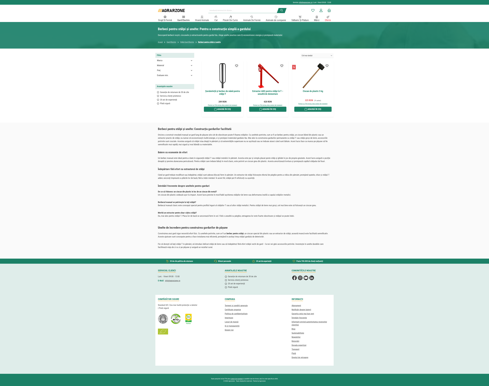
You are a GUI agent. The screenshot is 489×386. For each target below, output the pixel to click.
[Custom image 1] (176, 319)
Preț (158, 70)
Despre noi (229, 330)
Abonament (296, 305)
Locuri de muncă (231, 322)
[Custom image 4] (163, 331)
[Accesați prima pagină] (171, 10)
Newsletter (296, 337)
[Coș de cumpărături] (328, 10)
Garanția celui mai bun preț (303, 314)
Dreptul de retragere (300, 357)
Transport (295, 349)
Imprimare (229, 318)
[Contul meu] (321, 10)
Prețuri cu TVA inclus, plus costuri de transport (222, 105)
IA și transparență (232, 326)
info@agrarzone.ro (305, 2)
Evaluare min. (162, 75)
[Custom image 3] (188, 319)
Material (160, 65)
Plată (294, 353)
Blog (293, 329)
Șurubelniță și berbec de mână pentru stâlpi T (222, 92)
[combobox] (243, 10)
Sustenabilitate (298, 333)
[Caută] (282, 10)
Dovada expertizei (299, 345)
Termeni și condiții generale (236, 305)
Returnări (295, 341)
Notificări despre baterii (301, 309)
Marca (159, 60)
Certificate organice (233, 309)
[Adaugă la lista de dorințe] (236, 65)
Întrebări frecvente (299, 318)
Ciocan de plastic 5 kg (313, 91)
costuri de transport (237, 379)
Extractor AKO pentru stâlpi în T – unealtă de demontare (267, 92)
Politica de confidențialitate (236, 314)
